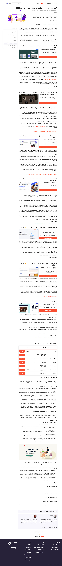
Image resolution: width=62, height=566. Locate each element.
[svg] (47, 527)
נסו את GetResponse (48, 238)
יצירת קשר (28, 547)
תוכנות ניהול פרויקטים (55, 549)
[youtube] (12, 548)
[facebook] (15, 548)
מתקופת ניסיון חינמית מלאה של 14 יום (40, 126)
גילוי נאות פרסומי (43, 511)
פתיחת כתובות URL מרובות (39, 552)
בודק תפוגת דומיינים (41, 549)
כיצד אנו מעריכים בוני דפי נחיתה (11, 43)
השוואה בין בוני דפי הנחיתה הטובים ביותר (10, 42)
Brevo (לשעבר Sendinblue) (12, 34)
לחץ (29, 560)
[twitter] (14, 548)
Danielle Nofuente (37, 24)
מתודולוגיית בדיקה (27, 554)
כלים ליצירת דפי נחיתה (55, 547)
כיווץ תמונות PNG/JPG (40, 544)
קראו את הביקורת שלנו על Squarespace (39, 131)
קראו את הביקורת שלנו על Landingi (41, 296)
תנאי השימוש (28, 557)
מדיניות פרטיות (27, 555)
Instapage (14, 40)
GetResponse (14, 37)
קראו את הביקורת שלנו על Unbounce (40, 223)
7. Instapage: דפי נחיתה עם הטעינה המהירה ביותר (42, 301)
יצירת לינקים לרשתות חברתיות (39, 547)
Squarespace (14, 32)
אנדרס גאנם (49, 24)
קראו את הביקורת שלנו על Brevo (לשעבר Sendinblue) (32, 174)
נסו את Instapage (48, 310)
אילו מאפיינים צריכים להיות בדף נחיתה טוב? (10, 45)
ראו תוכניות (22, 351)
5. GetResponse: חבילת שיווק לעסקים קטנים (44, 227)
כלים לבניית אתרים (55, 544)
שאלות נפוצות (14, 47)
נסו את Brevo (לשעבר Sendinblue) (48, 147)
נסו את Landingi (48, 275)
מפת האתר (28, 552)
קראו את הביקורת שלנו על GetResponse (39, 259)
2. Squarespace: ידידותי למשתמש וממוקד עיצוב (43, 92)
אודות (29, 544)
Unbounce (14, 35)
